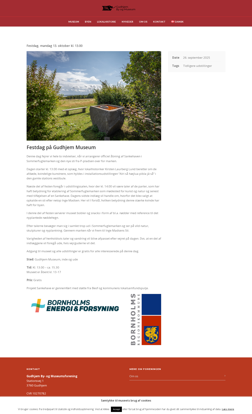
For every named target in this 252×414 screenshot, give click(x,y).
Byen (88, 21)
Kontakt (159, 21)
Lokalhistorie (106, 21)
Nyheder (127, 21)
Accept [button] (116, 409)
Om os (143, 21)
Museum (73, 21)
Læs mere (228, 409)
